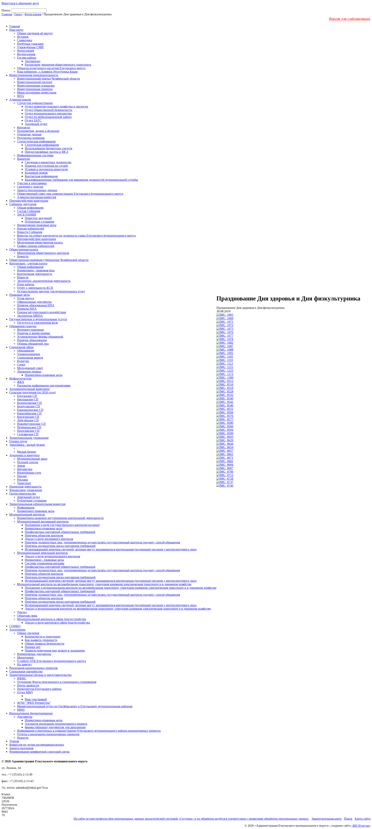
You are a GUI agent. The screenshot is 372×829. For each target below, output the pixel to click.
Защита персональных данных (37, 190)
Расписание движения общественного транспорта (58, 64)
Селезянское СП (28, 434)
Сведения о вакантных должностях (48, 162)
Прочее (22, 476)
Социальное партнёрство (26, 671)
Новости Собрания (29, 232)
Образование (25, 350)
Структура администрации (35, 103)
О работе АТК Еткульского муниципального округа (51, 661)
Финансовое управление (25, 490)
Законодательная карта (327, 818)
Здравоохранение (28, 354)
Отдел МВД (25, 692)
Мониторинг (25, 657)
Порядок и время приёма (33, 333)
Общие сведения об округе (35, 33)
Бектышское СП (27, 399)
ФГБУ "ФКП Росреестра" (34, 702)
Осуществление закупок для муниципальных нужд (51, 291)
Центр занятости (28, 685)
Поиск (348, 818)
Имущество (24, 469)
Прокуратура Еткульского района (39, 688)
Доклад (22, 612)
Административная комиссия (36, 197)
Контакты (23, 127)
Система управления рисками (44, 563)
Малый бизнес (26, 451)
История (22, 36)
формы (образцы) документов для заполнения (55, 727)
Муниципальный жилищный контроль (43, 521)
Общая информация (30, 207)
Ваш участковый (36, 699)
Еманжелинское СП (30, 409)
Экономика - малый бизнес (27, 444)
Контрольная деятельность (34, 273)
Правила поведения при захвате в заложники (55, 650)
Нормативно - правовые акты (44, 559)
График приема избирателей (35, 246)
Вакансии (23, 158)
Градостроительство (22, 493)
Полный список (27, 462)
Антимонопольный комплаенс (29, 389)
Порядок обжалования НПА (35, 305)
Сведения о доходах (30, 186)
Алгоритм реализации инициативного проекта (56, 723)
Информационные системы (35, 155)
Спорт (21, 364)
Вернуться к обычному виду (20, 3)
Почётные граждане (30, 43)
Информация (25, 507)
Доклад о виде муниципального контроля (52, 556)
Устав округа (25, 298)
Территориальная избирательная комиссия (37, 504)
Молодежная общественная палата (40, 242)
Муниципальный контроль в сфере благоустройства (51, 619)
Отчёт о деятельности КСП (35, 287)
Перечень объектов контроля (44, 535)
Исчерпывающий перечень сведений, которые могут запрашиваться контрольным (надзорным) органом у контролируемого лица (110, 549)
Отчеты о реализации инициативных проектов (48, 734)
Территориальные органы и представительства (40, 675)
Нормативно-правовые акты (43, 375)
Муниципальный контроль (27, 514)
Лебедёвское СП (28, 420)
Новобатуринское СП (31, 423)
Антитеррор (17, 629)
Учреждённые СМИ (30, 47)
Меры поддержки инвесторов (36, 92)
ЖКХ (20, 382)
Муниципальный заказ (32, 458)
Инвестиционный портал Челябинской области (48, 78)
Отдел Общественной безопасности (48, 110)
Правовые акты (19, 294)
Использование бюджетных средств (48, 148)
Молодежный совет (30, 368)
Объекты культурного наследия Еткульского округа (51, 68)
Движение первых (29, 371)
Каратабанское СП (29, 413)
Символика (24, 40)
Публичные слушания (39, 221)
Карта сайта (362, 818)
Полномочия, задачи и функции (38, 131)
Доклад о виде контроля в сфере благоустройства (57, 622)
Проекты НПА (27, 308)
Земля (21, 465)
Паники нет (32, 647)
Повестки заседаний (38, 218)
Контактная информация (41, 176)
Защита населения (21, 748)
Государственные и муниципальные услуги (38, 319)
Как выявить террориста (41, 640)
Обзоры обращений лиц (33, 343)
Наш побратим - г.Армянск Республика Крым (47, 71)
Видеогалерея (26, 54)
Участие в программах (32, 183)
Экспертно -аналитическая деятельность (44, 280)
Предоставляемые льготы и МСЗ (46, 151)
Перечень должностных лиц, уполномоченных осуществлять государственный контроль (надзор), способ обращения (102, 542)
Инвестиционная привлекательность (33, 75)
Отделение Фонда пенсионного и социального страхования (56, 682)
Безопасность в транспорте (42, 636)
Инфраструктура (20, 378)
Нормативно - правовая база (35, 270)
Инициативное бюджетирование (31, 713)
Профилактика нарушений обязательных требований (60, 532)
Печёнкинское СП (29, 427)
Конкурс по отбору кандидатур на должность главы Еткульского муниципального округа (76, 235)
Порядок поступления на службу (46, 165)
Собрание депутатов (22, 204)
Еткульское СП (27, 396)
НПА (20, 96)
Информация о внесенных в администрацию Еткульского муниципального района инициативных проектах (89, 730)
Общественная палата (23, 249)
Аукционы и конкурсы (24, 455)
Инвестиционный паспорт (34, 82)
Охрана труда (18, 441)
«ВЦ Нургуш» (360, 825)
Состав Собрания (28, 211)
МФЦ (21, 709)
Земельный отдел (28, 497)
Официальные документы (34, 301)
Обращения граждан (22, 326)
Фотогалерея (32, 14)
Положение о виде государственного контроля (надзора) (62, 525)
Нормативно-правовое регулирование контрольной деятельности (60, 518)
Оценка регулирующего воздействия (41, 312)
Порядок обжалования (32, 340)
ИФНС (21, 678)
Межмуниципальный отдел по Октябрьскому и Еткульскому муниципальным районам (74, 706)
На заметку (24, 664)
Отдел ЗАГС (33, 120)
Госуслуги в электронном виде (37, 322)
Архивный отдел (36, 124)
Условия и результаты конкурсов (46, 169)
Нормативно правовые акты (35, 511)
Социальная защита (30, 357)
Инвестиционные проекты (35, 89)
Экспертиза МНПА (30, 315)
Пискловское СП (28, 430)
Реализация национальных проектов (33, 668)
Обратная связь (27, 615)
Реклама (22, 479)
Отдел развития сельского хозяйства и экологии (56, 106)
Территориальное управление (29, 437)
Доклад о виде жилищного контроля (49, 539)
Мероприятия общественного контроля (43, 253)
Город (18, 14)
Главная (7, 14)
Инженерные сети (29, 472)
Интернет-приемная (30, 329)
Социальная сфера (21, 347)
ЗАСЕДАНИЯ (26, 214)
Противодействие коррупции (28, 200)
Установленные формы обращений (40, 336)
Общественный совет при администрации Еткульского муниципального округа (70, 193)
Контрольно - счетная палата (28, 263)
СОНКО (15, 626)
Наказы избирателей (30, 228)
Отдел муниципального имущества (48, 113)
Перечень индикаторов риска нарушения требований (60, 546)
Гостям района (26, 57)
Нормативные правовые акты (36, 225)
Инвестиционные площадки (36, 85)
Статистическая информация (36, 141)
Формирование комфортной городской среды (39, 751)
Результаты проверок (31, 137)
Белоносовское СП (29, 403)
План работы (25, 284)
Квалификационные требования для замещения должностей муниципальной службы (81, 179)
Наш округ (16, 29)
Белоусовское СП (28, 406)
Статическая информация (42, 144)
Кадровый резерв (36, 172)
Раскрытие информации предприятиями (44, 385)
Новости (22, 256)
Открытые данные (29, 134)
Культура (23, 361)
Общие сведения (28, 633)
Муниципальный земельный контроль (42, 552)
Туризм (14, 741)
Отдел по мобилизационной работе (48, 117)
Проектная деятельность (25, 486)
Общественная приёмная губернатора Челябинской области (49, 260)
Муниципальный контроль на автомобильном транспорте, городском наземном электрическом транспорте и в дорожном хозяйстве (104, 584)
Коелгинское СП (28, 416)
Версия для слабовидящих (349, 19)
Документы (24, 716)
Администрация (20, 99)
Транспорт (24, 483)
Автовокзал (32, 61)
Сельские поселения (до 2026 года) (32, 392)
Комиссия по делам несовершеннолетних (36, 744)
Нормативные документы (34, 654)
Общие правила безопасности (44, 643)
